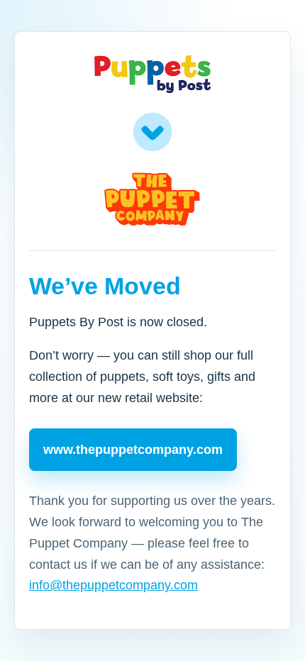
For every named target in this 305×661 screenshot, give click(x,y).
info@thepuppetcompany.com (113, 585)
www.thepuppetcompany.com (133, 450)
